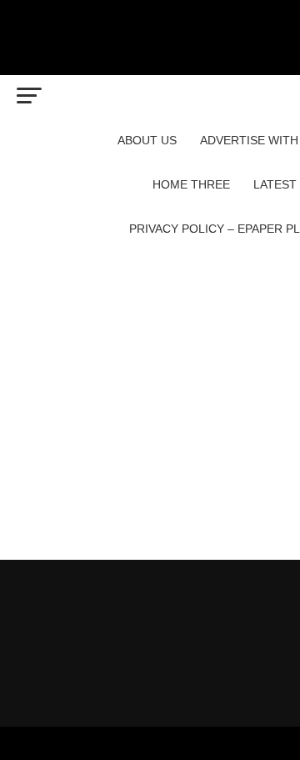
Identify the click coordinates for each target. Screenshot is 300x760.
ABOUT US (147, 140)
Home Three (191, 184)
